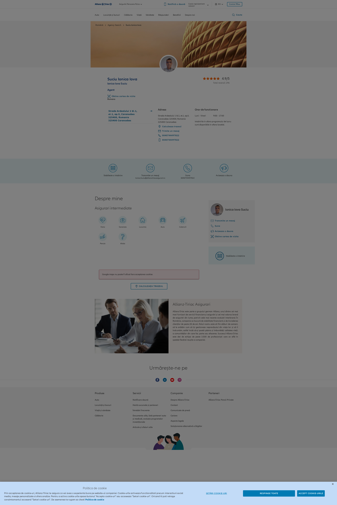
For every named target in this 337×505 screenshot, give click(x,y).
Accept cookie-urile (311, 493)
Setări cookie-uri (216, 493)
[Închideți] (333, 484)
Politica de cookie (94, 499)
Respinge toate (269, 493)
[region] (168, 493)
